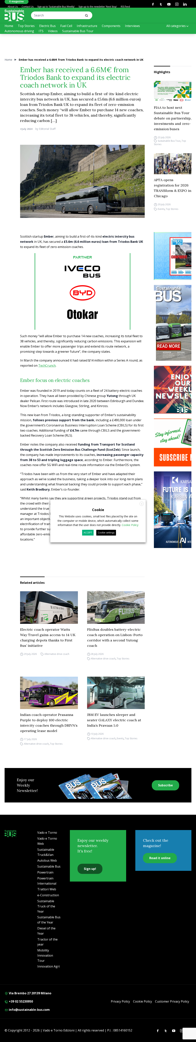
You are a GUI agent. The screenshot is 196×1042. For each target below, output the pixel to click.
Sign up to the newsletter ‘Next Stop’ (97, 6)
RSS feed (125, 6)
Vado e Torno (47, 832)
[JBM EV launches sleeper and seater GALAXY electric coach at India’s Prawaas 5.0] (116, 693)
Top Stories (26, 26)
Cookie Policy (142, 1001)
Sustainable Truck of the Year (46, 906)
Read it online (160, 858)
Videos (53, 31)
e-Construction (48, 895)
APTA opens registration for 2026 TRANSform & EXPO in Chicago (172, 188)
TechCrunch (47, 365)
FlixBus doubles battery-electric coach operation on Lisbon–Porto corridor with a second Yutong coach (115, 637)
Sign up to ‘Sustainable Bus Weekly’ (56, 6)
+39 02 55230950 (20, 1001)
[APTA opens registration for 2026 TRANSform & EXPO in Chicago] (172, 163)
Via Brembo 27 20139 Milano (29, 993)
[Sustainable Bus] (14, 15)
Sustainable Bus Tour (77, 31)
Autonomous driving (19, 31)
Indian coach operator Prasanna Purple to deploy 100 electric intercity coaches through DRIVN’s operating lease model (49, 722)
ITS (41, 31)
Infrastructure (87, 26)
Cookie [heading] (98, 509)
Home (9, 26)
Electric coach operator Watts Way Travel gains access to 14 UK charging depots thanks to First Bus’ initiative (47, 637)
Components (111, 26)
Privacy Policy (120, 1001)
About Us (13, 6)
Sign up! (90, 869)
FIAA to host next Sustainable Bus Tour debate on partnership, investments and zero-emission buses (172, 118)
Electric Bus (47, 26)
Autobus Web (47, 860)
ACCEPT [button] (88, 532)
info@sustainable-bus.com (29, 1010)
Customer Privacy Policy (172, 1001)
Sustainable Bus (48, 866)
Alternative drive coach (56, 654)
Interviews (132, 26)
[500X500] (82, 299)
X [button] (141, 503)
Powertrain (45, 872)
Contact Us (27, 6)
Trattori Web (46, 889)
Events (161, 209)
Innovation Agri (48, 966)
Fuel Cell (66, 26)
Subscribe (165, 785)
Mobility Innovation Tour (45, 955)
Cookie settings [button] (106, 532)
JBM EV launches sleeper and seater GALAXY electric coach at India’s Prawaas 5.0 (114, 720)
